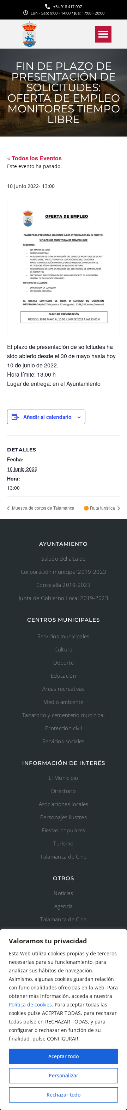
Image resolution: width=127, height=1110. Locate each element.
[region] (63, 1019)
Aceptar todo (63, 1056)
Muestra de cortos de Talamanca (42, 508)
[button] (103, 34)
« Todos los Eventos (34, 158)
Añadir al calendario (47, 416)
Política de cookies (30, 1004)
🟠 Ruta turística (100, 508)
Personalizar (63, 1075)
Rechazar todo (63, 1094)
